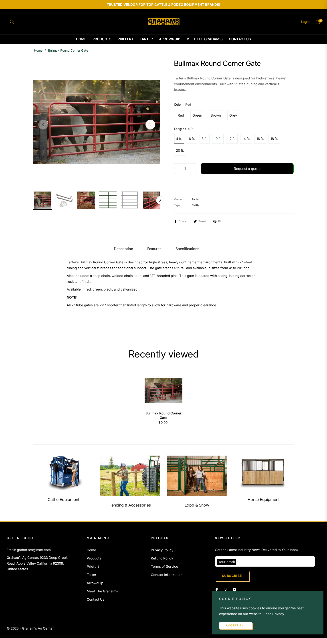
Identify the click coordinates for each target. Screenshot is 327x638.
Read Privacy (273, 614)
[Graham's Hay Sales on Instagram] (225, 589)
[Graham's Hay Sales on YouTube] (234, 589)
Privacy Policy (162, 550)
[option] (96, 122)
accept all (235, 625)
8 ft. (205, 139)
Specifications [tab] (187, 249)
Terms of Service (164, 566)
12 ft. (232, 139)
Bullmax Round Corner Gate (163, 415)
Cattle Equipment (63, 499)
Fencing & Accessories (130, 505)
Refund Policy (162, 558)
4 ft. (179, 139)
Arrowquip (95, 583)
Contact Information (166, 575)
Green (197, 115)
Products (94, 558)
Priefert (93, 566)
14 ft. (246, 139)
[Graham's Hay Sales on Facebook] (216, 589)
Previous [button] (43, 124)
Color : (182, 104)
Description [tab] (123, 249)
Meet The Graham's (102, 591)
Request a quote (247, 168)
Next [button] (150, 124)
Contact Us (95, 599)
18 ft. (274, 139)
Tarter (91, 575)
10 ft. (218, 139)
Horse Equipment (264, 499)
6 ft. (192, 139)
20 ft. (180, 150)
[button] (12, 22)
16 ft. (260, 139)
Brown (216, 115)
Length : (184, 129)
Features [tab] (154, 249)
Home (38, 50)
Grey (233, 115)
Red (181, 115)
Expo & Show (197, 505)
